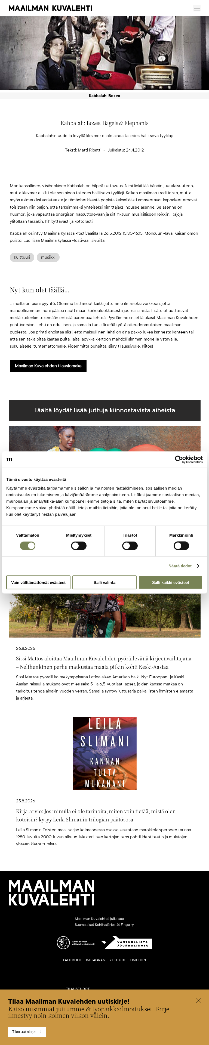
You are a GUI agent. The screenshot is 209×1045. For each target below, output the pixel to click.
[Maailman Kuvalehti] (51, 904)
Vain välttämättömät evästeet (38, 582)
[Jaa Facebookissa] (113, 173)
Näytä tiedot (180, 566)
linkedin (138, 960)
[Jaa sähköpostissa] (130, 173)
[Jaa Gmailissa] (96, 173)
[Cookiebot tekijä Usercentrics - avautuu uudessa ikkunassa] (179, 460)
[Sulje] (198, 1001)
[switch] (79, 546)
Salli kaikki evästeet (170, 582)
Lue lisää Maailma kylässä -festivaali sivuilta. (64, 240)
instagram (96, 960)
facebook (72, 960)
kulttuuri (22, 257)
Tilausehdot (78, 989)
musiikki (48, 257)
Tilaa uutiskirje (24, 1031)
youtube (117, 960)
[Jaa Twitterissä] (78, 173)
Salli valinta (104, 582)
